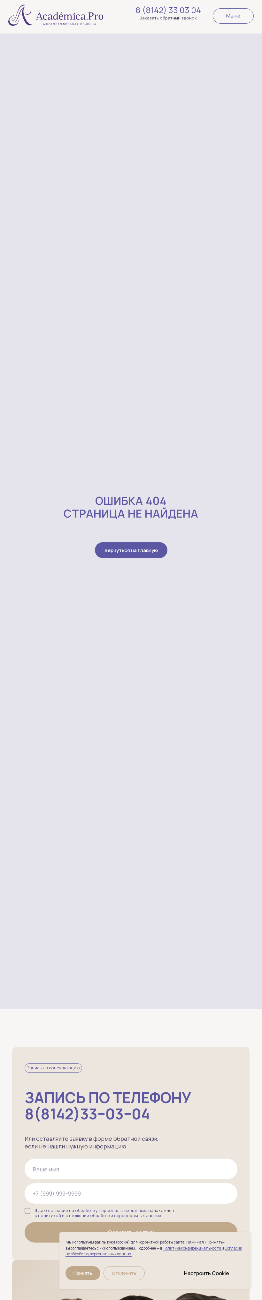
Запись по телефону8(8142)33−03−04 (108, 1105)
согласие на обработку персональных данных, (97, 1210)
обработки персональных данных (125, 1215)
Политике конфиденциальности (192, 1248)
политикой (49, 1215)
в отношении (75, 1215)
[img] (55, 13)
